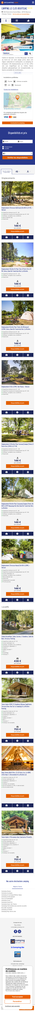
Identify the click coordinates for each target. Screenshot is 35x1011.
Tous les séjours (6, 171)
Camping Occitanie (6, 909)
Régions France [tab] (17, 886)
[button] (17, 98)
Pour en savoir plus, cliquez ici (13, 990)
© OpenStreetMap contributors (12, 108)
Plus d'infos (17, 925)
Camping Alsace (6, 891)
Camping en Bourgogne (8, 896)
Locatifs (6, 148)
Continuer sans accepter (12, 1006)
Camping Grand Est (6, 902)
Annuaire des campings (17, 964)
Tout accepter (17, 997)
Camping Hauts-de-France (9, 904)
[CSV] (17, 941)
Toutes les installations (11, 89)
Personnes (6, 150)
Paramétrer (17, 1001)
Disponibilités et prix (17, 231)
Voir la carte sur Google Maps (21, 14)
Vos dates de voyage (9, 138)
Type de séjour (7, 144)
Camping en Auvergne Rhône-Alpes (11, 895)
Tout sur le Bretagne (7, 898)
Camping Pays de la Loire (8, 911)
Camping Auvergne (6, 893)
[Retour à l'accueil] (9, 2)
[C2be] (17, 947)
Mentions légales (17, 966)
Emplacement (8, 147)
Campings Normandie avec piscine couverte (14, 906)
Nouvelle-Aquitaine (6, 907)
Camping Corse (5, 900)
